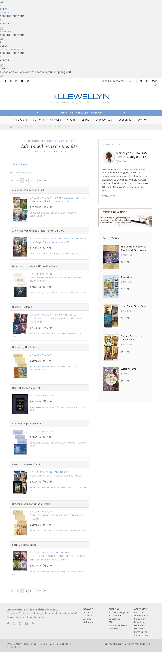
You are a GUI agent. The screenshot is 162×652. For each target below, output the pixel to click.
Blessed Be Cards (22, 306)
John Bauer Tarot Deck (133, 306)
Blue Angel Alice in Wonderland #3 (49, 242)
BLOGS (85, 120)
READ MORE (108, 196)
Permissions (140, 632)
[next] (40, 180)
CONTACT (143, 120)
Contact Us (114, 619)
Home (16, 127)
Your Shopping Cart (119, 612)
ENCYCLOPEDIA (104, 120)
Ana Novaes (62, 471)
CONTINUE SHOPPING (12, 16)
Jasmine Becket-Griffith (70, 197)
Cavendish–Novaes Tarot (26, 464)
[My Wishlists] (147, 81)
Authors (87, 615)
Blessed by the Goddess (25, 346)
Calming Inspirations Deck (27, 423)
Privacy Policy (14, 644)
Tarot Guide (127, 277)
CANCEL (4, 68)
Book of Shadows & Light (26, 387)
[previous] (17, 180)
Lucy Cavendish (43, 197)
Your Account (115, 615)
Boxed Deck (36, 293)
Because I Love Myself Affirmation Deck (34, 266)
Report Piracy (14, 647)
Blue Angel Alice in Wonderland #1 (49, 201)
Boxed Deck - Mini (38, 254)
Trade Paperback (38, 407)
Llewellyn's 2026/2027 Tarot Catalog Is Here (131, 155)
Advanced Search (53, 127)
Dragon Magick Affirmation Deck (31, 503)
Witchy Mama (128, 368)
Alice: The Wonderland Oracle (28, 189)
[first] (12, 180)
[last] (45, 180)
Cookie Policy (64, 644)
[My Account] (141, 81)
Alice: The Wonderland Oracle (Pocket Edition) (38, 230)
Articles (87, 619)
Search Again (20, 164)
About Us (138, 612)
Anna (122, 161)
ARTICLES (55, 120)
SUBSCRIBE (125, 120)
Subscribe (88, 622)
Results (72, 127)
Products (31, 127)
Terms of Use (31, 644)
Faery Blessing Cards (24, 544)
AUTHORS (38, 120)
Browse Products (55, 151)
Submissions (141, 635)
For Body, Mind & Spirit (57, 141)
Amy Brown (62, 552)
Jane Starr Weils (65, 314)
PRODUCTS (21, 120)
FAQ (111, 622)
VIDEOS (71, 120)
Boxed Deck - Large (39, 213)
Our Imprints (141, 615)
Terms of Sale (47, 644)
